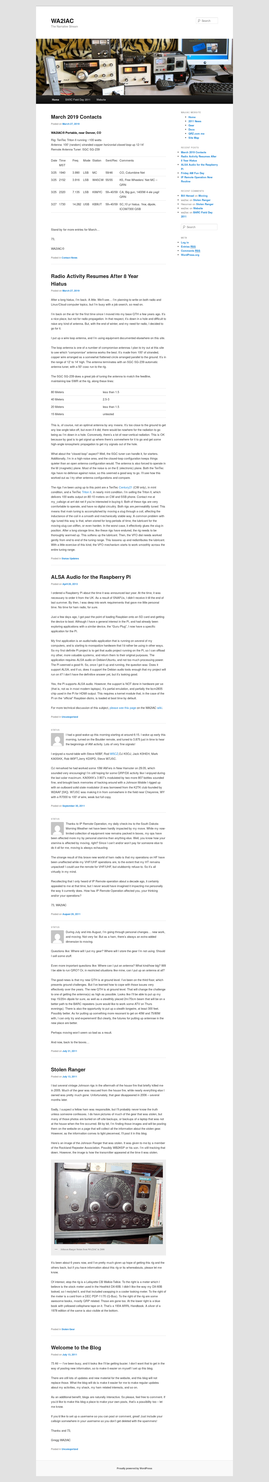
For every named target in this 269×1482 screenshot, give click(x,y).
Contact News (69, 257)
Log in (185, 242)
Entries (188, 246)
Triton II (86, 492)
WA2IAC (62, 20)
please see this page (123, 708)
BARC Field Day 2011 (77, 99)
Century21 (125, 487)
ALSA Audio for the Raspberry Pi (91, 576)
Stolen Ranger (68, 1069)
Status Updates (70, 558)
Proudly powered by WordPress (134, 1468)
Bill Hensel (187, 195)
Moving (203, 195)
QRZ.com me (196, 133)
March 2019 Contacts (76, 116)
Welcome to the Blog (76, 1347)
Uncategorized (70, 717)
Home (55, 99)
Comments (190, 250)
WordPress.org (190, 255)
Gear (191, 125)
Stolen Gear (68, 1329)
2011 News (194, 121)
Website (101, 99)
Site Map (193, 137)
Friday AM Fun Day (192, 173)
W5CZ (114, 754)
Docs (191, 129)
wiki (159, 708)
